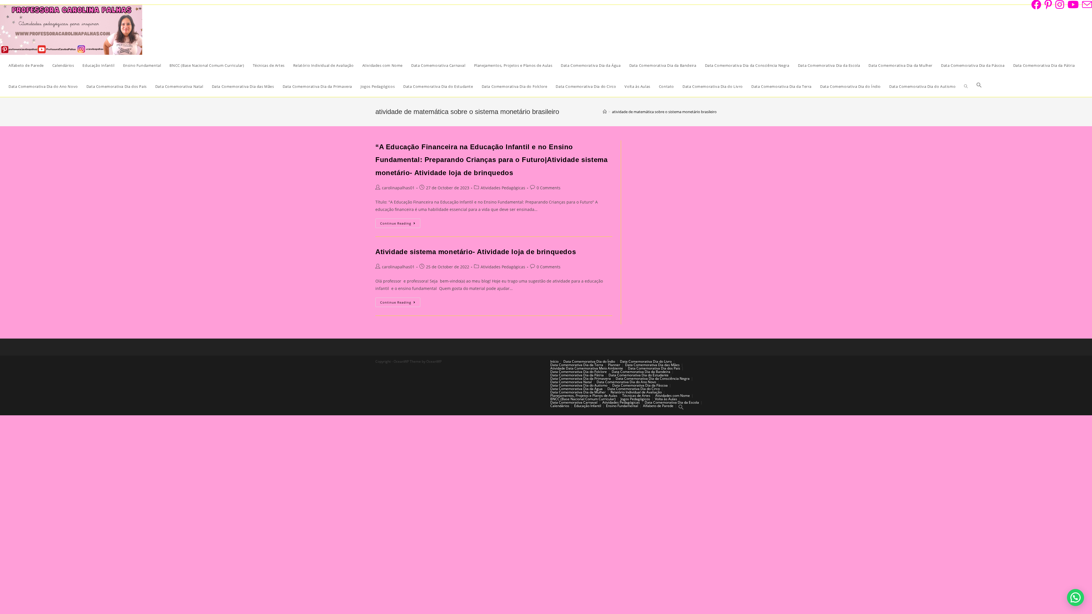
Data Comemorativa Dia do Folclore (578, 371)
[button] (1075, 597)
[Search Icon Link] (979, 86)
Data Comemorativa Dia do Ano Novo (626, 381)
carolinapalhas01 (398, 187)
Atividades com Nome (672, 395)
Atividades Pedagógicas (503, 187)
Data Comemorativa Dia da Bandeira (641, 371)
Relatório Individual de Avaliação (636, 392)
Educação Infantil (587, 405)
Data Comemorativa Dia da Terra (576, 364)
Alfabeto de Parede (658, 405)
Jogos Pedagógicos (635, 399)
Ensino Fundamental (622, 405)
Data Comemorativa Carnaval (573, 402)
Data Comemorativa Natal (571, 381)
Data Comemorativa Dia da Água (576, 388)
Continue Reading (400, 224)
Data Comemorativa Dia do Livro (646, 361)
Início (554, 361)
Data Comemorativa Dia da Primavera (580, 378)
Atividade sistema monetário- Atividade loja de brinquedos (475, 252)
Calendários (559, 405)
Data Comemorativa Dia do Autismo (578, 385)
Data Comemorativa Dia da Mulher (578, 392)
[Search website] (966, 86)
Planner (614, 364)
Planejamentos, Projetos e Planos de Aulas (583, 395)
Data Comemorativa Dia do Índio (589, 361)
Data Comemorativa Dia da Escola (672, 402)
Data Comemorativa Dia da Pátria (577, 375)
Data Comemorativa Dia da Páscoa (640, 385)
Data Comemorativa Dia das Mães (652, 364)
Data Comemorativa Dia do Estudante (639, 375)
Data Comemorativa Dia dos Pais (654, 368)
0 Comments (549, 187)
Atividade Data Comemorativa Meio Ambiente (586, 368)
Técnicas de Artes (636, 395)
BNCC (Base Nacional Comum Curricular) (583, 399)
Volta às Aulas (666, 399)
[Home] (605, 111)
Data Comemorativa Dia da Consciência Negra (653, 378)
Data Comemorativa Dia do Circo (633, 388)
